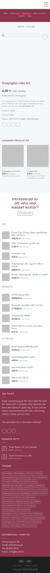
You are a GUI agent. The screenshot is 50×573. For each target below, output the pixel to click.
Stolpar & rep (26, 514)
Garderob (42, 477)
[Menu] (3, 4)
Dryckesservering (10, 477)
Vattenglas (36, 522)
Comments (15, 450)
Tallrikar (6, 518)
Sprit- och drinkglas (17, 119)
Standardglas (33, 119)
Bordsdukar (8, 473)
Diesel (39, 473)
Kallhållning (8, 485)
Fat (34, 477)
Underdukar (39, 518)
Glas (29, 16)
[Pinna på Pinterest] (18, 125)
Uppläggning (8, 522)
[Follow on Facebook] (4, 431)
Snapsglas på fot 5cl (11, 171)
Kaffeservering (30, 481)
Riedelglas (26, 494)
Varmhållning (23, 522)
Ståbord (37, 514)
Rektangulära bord (11, 494)
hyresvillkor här (28, 106)
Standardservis (23, 510)
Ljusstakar (29, 485)
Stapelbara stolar (10, 514)
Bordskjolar (20, 473)
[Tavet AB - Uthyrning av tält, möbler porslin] (25, 4)
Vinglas (6, 526)
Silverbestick (8, 502)
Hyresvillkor (30, 566)
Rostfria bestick (40, 494)
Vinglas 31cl (32, 171)
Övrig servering (29, 526)
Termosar (16, 518)
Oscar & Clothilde (39, 489)
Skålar (37, 502)
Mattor (6, 489)
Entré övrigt (25, 477)
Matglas (40, 485)
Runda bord (8, 497)
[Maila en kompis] (13, 125)
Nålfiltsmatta (23, 489)
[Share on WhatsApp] (4, 125)
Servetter (30, 497)
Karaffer (19, 485)
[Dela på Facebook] (9, 125)
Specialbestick (9, 506)
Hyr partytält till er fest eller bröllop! (21, 422)
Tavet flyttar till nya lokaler (23, 447)
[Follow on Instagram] (9, 431)
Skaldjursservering (24, 502)
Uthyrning (15, 13)
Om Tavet (17, 566)
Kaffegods (17, 481)
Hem (6, 13)
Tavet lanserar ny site (20, 456)
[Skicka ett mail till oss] (13, 431)
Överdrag (16, 526)
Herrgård (7, 481)
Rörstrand (20, 497)
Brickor (31, 473)
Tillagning (27, 518)
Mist (13, 489)
